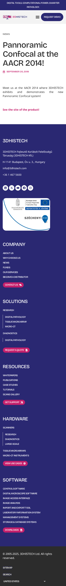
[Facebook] (24, 188)
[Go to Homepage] (15, 17)
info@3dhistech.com (15, 168)
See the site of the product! (21, 109)
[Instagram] (30, 188)
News (6, 34)
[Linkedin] (5, 188)
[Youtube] (18, 188)
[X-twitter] (11, 188)
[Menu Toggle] (38, 17)
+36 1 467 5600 (12, 174)
